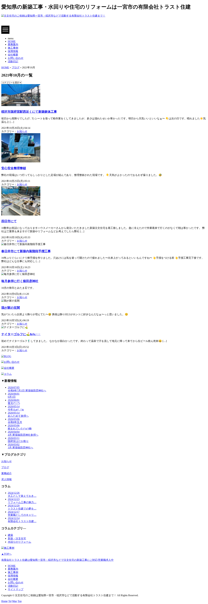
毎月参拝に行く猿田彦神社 (19, 281)
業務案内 (13, 44)
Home (4, 601)
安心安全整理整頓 (13, 168)
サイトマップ (15, 589)
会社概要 (13, 54)
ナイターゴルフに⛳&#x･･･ (20, 334)
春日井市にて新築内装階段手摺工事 (26, 251)
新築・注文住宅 (17, 538)
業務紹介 (6, 473)
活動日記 (13, 61)
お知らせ (22, 131)
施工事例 (13, 47)
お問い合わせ (15, 58)
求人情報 (6, 479)
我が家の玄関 (10, 307)
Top (20, 601)
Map (14, 601)
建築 (10, 535)
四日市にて (9, 221)
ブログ (16, 67)
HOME (12, 41)
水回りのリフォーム (19, 541)
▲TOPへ (6, 554)
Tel (10, 601)
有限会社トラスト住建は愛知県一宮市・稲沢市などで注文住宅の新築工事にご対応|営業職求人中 (57, 560)
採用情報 (13, 51)
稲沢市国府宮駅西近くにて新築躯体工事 (29, 111)
